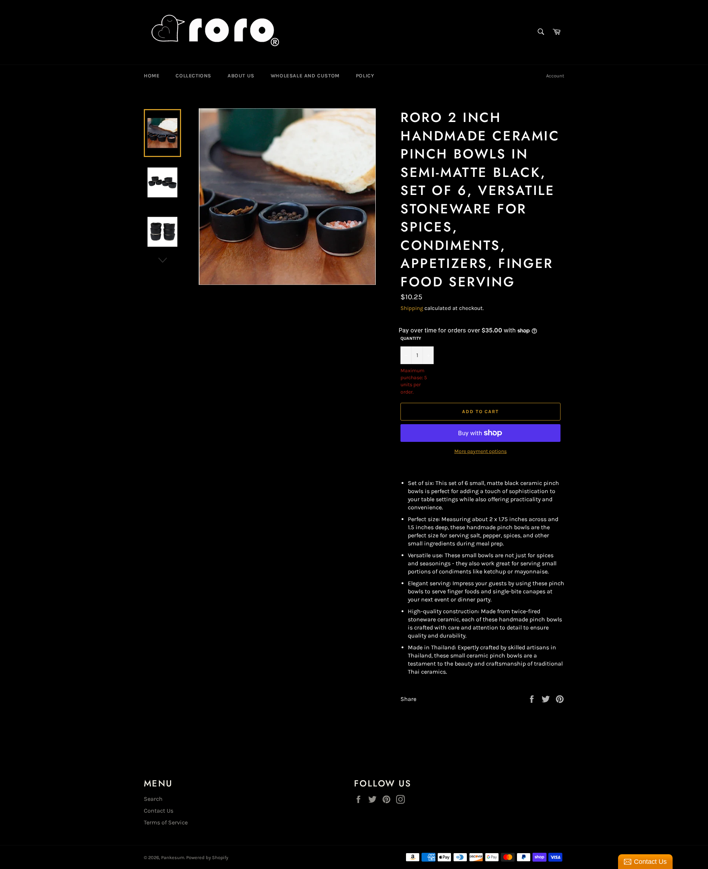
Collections (193, 76)
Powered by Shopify (207, 857)
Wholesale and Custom (305, 76)
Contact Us (158, 810)
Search (153, 798)
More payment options (480, 451)
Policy (365, 76)
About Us (241, 76)
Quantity (410, 338)
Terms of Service (166, 822)
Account (555, 75)
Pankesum (172, 857)
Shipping (411, 308)
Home (151, 76)
